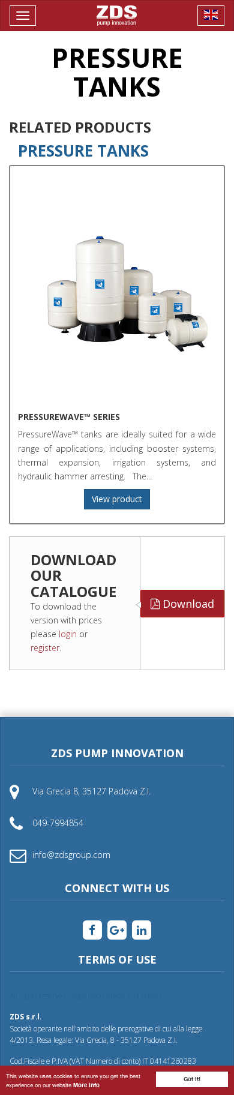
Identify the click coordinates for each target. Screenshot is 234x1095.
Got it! (192, 1079)
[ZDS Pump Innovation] (117, 15)
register (45, 647)
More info (86, 1085)
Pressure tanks (83, 150)
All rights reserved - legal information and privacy (86, 995)
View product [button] (117, 499)
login (68, 634)
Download (187, 603)
